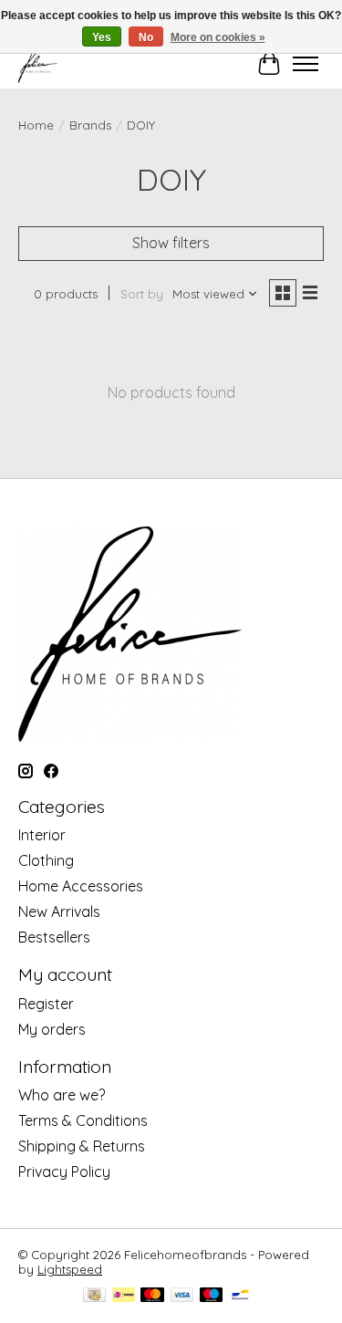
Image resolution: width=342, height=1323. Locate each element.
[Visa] (182, 1296)
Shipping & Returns (81, 1146)
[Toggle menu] (305, 64)
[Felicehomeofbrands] (37, 63)
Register (46, 1004)
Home (36, 125)
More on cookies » (218, 37)
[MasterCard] (152, 1296)
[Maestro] (211, 1296)
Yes (101, 37)
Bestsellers (54, 937)
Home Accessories (80, 886)
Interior (42, 835)
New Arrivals (59, 911)
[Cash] (94, 1296)
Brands (90, 125)
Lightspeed (69, 1269)
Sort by (141, 293)
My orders (52, 1029)
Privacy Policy (64, 1171)
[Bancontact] (240, 1296)
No (146, 37)
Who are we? (61, 1095)
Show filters (171, 243)
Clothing (46, 860)
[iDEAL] (123, 1296)
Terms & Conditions (83, 1120)
